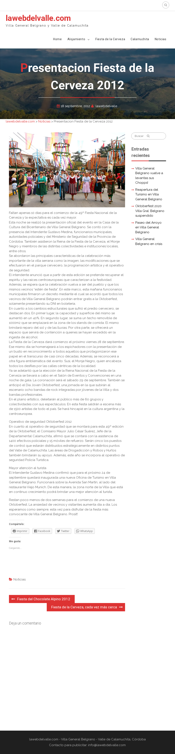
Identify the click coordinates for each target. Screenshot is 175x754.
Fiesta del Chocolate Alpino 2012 (43, 599)
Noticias (160, 39)
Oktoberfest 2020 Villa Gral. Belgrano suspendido (149, 211)
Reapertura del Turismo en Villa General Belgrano (148, 194)
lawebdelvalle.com (38, 18)
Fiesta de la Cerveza (110, 39)
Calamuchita (140, 39)
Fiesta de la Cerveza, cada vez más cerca (84, 607)
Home (57, 39)
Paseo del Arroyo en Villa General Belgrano (148, 227)
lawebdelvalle (106, 106)
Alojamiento (76, 39)
